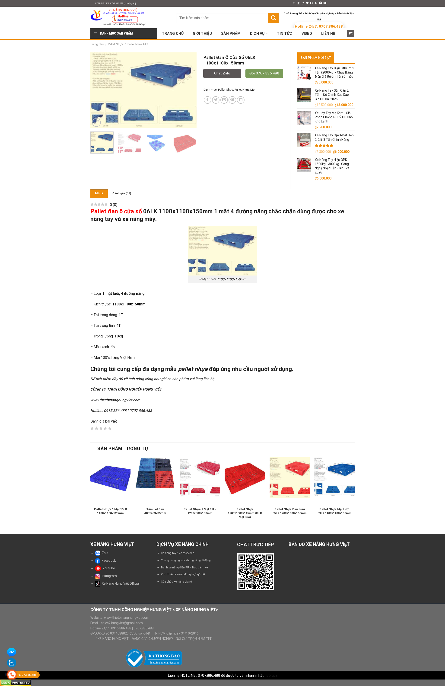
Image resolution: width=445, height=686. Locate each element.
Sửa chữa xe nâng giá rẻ (176, 581)
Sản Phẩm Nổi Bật (316, 58)
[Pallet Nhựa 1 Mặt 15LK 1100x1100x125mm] (110, 477)
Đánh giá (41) (121, 193)
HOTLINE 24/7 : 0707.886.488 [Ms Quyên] (115, 3)
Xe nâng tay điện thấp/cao (177, 553)
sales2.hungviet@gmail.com (122, 623)
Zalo (104, 553)
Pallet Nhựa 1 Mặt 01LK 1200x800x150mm (200, 511)
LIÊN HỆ (328, 33)
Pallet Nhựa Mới (137, 44)
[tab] (99, 193)
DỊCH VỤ (257, 33)
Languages (339, 3)
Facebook (108, 560)
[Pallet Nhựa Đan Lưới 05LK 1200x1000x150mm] (290, 477)
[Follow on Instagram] (298, 3)
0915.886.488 (121, 628)
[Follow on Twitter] (307, 3)
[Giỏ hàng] (350, 33)
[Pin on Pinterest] (232, 100)
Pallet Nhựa (115, 44)
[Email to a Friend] (224, 100)
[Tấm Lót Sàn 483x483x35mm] (155, 473)
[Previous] (98, 90)
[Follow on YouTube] (325, 3)
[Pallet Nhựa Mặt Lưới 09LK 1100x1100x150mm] (334, 477)
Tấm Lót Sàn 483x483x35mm (155, 511)
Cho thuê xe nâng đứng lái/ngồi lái (183, 574)
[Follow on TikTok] (303, 3)
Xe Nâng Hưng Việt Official (120, 583)
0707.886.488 (143, 628)
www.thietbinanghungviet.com (126, 617)
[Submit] (273, 18)
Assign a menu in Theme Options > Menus (259, 3)
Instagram (108, 576)
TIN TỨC (284, 33)
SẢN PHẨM (231, 33)
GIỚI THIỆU (202, 33)
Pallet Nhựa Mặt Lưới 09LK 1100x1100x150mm (335, 511)
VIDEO (307, 33)
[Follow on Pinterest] (320, 3)
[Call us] (316, 3)
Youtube (108, 568)
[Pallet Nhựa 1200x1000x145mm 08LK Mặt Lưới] (245, 477)
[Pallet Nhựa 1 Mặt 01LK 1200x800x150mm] (200, 477)
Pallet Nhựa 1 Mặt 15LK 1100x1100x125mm (110, 511)
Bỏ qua (271, 675)
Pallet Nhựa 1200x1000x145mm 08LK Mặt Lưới (245, 513)
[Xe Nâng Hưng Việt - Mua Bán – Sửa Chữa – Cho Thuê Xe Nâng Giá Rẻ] (130, 17)
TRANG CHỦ (173, 33)
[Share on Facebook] (207, 100)
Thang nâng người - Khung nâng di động (186, 560)
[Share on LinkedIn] (241, 100)
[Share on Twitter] (216, 100)
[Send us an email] (311, 3)
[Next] (188, 90)
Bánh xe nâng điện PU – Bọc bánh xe (184, 567)
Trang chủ (97, 44)
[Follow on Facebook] (293, 3)
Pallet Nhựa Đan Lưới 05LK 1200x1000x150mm (290, 511)
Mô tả (99, 193)
